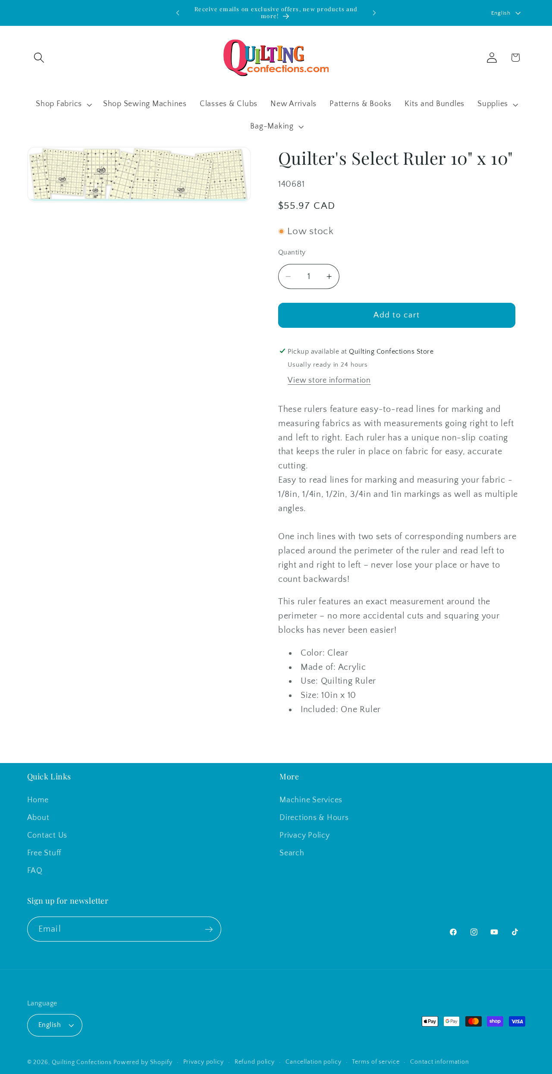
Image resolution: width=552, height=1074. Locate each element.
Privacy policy (203, 1061)
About (38, 817)
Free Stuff (44, 853)
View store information (329, 380)
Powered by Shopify (142, 1062)
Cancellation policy (313, 1061)
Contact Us (47, 835)
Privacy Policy (304, 835)
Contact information (439, 1061)
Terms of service (375, 1061)
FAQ (35, 871)
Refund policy (255, 1061)
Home (38, 799)
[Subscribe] (209, 929)
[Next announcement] (374, 13)
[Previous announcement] (177, 13)
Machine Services (310, 799)
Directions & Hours (314, 817)
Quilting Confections (82, 1062)
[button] (39, 57)
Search (291, 853)
